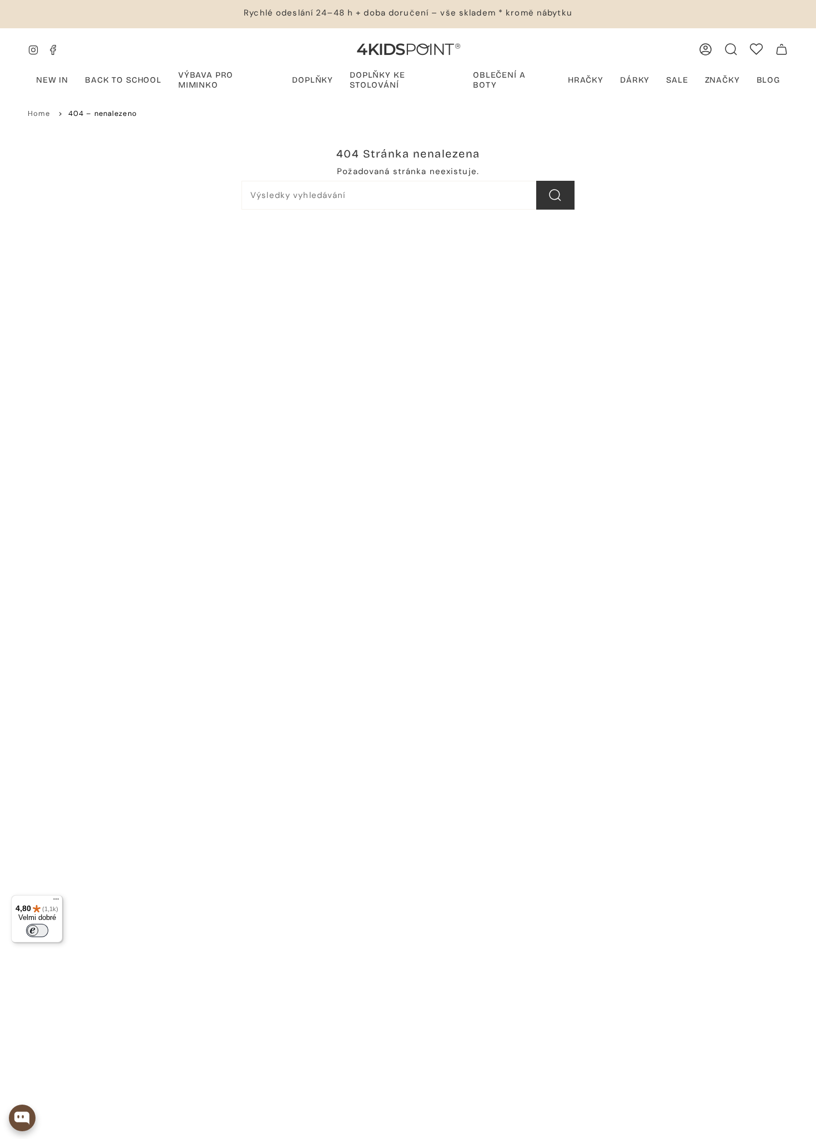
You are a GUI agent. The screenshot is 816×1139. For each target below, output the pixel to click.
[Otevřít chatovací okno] (22, 1118)
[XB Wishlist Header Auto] (756, 49)
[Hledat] (555, 195)
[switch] (37, 930)
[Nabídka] (56, 901)
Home (39, 113)
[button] (227, 81)
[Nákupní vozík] (781, 49)
